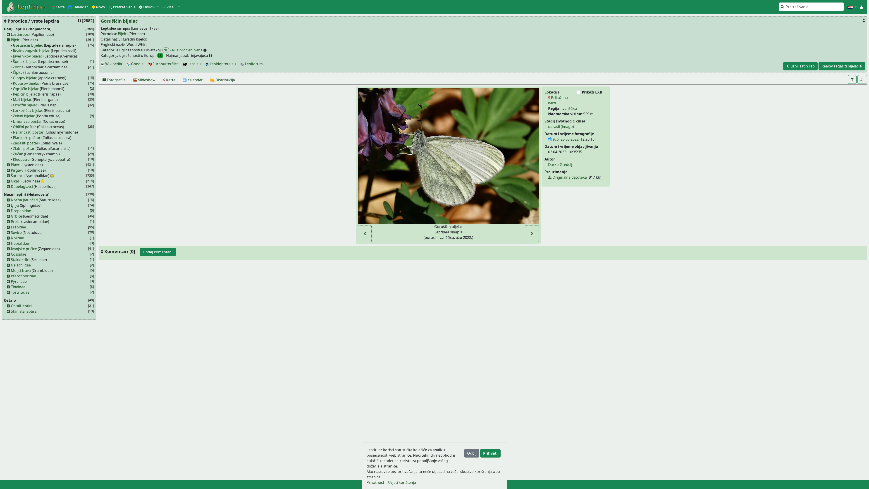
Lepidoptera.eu (222, 63)
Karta (60, 7)
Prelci (15, 221)
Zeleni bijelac (24, 115)
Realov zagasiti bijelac (31, 50)
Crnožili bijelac (25, 105)
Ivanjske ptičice (24, 248)
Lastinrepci (20, 34)
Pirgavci (17, 170)
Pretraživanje (124, 7)
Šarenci (17, 175)
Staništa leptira (24, 311)
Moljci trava (21, 270)
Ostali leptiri (21, 305)
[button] (852, 7)
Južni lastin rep (802, 66)
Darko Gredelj (560, 164)
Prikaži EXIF (592, 92)
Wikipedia (113, 63)
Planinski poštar (27, 137)
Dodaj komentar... (158, 251)
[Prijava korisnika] (861, 7)
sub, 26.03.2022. (565, 139)
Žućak (18, 153)
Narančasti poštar (28, 132)
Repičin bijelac (25, 94)
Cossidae (18, 254)
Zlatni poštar (24, 148)
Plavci (16, 164)
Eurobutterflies (165, 63)
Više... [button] (171, 7)
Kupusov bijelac (26, 83)
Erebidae (18, 227)
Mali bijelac (22, 99)
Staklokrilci (20, 259)
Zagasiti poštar (25, 143)
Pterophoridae (23, 275)
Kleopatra (21, 159)
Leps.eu (194, 63)
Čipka (17, 72)
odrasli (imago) (561, 126)
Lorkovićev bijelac (28, 110)
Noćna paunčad (24, 199)
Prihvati (490, 453)
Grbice (16, 216)
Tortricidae (20, 292)
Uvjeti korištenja (402, 482)
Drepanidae (21, 210)
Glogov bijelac (25, 77)
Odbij (471, 453)
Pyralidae (19, 281)
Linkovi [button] (149, 7)
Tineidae (18, 286)
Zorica (18, 67)
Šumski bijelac (25, 61)
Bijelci (16, 39)
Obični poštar (24, 126)
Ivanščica (569, 108)
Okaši (16, 181)
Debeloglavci (22, 186)
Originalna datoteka (569, 177)
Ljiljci (15, 205)
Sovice (16, 232)
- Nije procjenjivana (183, 50)
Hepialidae (20, 243)
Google (136, 63)
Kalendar (80, 7)
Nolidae (17, 237)
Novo (100, 7)
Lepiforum (253, 63)
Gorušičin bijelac (28, 45)
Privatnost (375, 482)
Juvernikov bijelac (28, 56)
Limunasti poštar (27, 121)
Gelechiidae (21, 265)
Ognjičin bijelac (26, 88)
